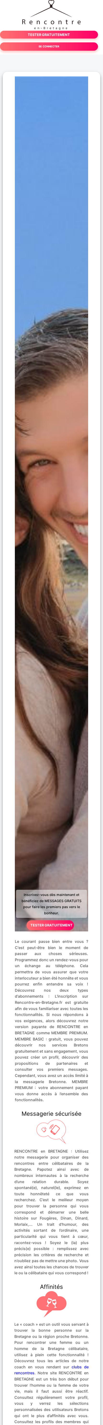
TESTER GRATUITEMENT (49, 35)
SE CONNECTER (49, 46)
